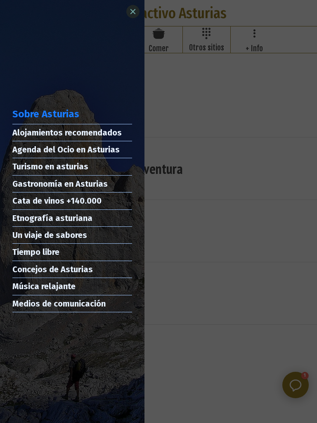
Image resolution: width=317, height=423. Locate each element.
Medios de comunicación (59, 304)
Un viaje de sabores (49, 235)
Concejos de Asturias (52, 269)
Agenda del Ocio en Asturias (66, 149)
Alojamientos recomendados (67, 133)
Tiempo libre (35, 252)
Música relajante (44, 286)
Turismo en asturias (50, 166)
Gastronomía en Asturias (60, 184)
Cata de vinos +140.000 (57, 201)
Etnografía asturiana (52, 218)
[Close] (133, 11)
